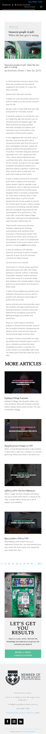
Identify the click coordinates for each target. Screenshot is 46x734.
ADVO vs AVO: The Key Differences (20, 490)
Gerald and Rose (28, 732)
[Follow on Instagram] (14, 721)
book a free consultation (23, 654)
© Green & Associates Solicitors (20, 713)
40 (28, 563)
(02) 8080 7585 (35, 1)
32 (20, 563)
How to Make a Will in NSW (17, 538)
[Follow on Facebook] (7, 721)
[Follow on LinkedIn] (20, 721)
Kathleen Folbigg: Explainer (16, 398)
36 (24, 563)
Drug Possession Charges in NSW (19, 445)
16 (5, 563)
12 (2, 563)
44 (32, 563)
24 (13, 563)
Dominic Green (16, 70)
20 (9, 563)
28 (17, 563)
